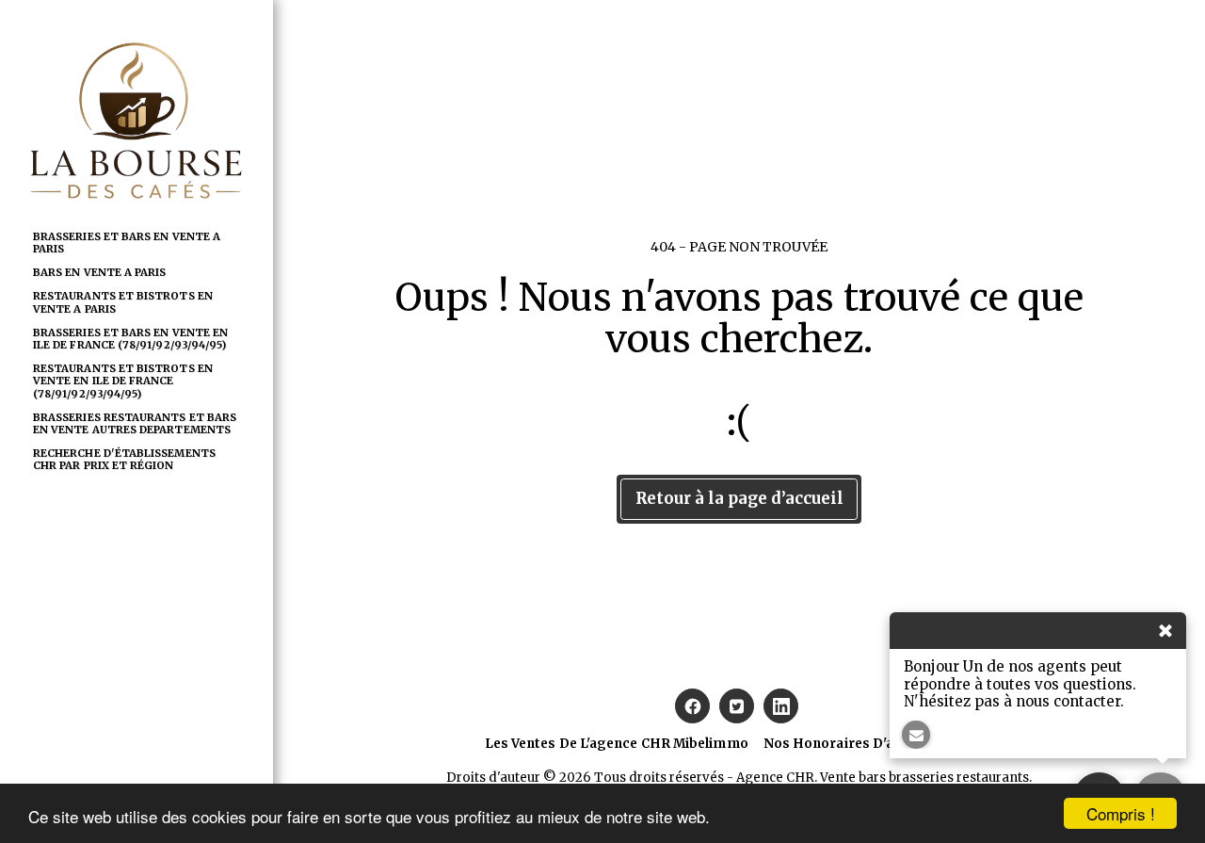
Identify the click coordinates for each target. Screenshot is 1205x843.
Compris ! (1120, 813)
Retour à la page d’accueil (739, 499)
